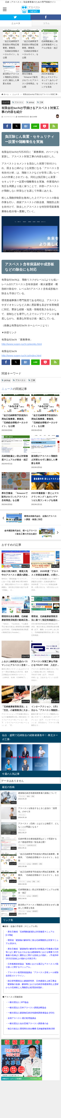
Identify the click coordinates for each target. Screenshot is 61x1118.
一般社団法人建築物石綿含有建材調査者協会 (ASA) (31, 1013)
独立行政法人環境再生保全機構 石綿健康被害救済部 (31, 1029)
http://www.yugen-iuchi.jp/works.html (22, 344)
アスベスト (19, 102)
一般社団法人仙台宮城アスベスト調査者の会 (28, 1023)
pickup (31, 102)
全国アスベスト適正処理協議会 (22, 1018)
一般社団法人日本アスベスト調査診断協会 (27, 1008)
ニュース (6, 102)
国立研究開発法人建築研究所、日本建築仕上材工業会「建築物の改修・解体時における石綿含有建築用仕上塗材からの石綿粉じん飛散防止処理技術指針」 (32, 984)
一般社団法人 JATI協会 (18, 1002)
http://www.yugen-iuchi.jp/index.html (21, 355)
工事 (41, 102)
